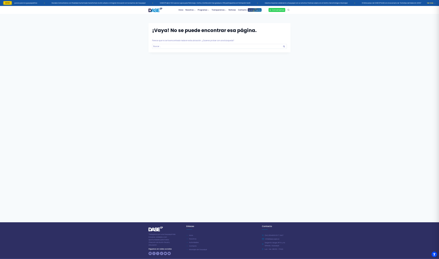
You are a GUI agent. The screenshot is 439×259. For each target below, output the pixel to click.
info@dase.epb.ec (272, 239)
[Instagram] (154, 253)
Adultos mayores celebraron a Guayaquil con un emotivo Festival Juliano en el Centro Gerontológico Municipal (281, 3)
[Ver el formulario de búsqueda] (288, 10)
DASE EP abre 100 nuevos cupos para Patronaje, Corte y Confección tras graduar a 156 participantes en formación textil (180, 3)
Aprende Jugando (254, 10)
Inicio (181, 10)
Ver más (430, 3)
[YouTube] (165, 253)
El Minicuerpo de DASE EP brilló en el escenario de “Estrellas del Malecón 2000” (366, 3)
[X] (157, 253)
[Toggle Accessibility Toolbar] (434, 254)
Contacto (242, 10)
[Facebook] (150, 253)
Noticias (232, 10)
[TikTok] (161, 253)
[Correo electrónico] (169, 253)
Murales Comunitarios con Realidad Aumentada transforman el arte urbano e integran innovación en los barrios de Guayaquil (73, 3)
